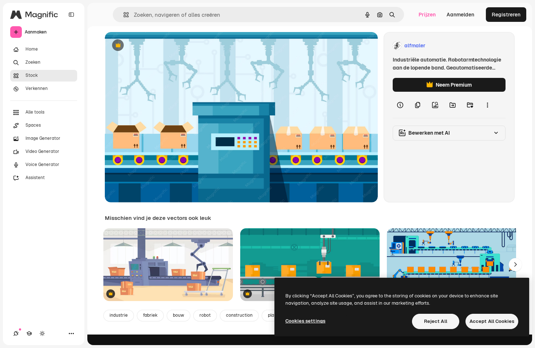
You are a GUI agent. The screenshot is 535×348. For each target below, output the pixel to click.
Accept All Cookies (491, 321)
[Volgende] (515, 264)
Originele (152, 45)
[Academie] (29, 333)
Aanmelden (460, 14)
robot (205, 315)
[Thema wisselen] (42, 333)
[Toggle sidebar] (71, 14)
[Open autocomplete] (123, 14)
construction (239, 315)
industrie (119, 315)
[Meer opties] (487, 105)
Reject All (435, 321)
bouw (178, 315)
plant (273, 315)
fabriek (150, 315)
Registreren (506, 14)
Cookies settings (305, 321)
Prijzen (427, 14)
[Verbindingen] (16, 333)
